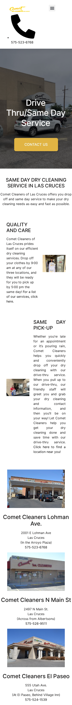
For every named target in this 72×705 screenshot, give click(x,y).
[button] (52, 8)
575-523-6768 (36, 547)
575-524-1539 (36, 700)
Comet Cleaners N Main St (36, 599)
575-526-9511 (36, 624)
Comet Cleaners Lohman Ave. (36, 520)
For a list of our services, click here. (22, 296)
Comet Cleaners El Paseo (36, 676)
